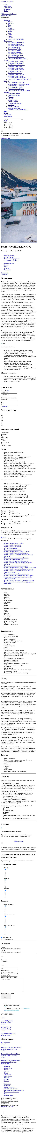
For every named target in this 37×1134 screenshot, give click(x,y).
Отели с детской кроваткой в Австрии (16, 561)
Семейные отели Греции (15, 66)
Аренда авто (8, 7)
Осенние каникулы (14, 108)
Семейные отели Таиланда (16, 74)
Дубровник (11, 29)
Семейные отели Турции (15, 76)
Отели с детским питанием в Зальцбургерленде (18, 582)
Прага (10, 34)
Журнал (6, 92)
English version (8, 1095)
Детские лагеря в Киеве (15, 87)
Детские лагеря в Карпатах (16, 89)
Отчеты (6, 1081)
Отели (6, 60)
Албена (10, 21)
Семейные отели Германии (16, 65)
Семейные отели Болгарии (16, 63)
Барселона (11, 23)
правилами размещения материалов (17, 1009)
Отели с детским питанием (12, 550)
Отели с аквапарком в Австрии (13, 559)
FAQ (5, 1093)
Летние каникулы (13, 106)
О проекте (7, 1084)
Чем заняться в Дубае (14, 49)
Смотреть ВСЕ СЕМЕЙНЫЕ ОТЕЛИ (19, 79)
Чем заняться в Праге (14, 52)
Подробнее (6, 138)
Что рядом (7, 270)
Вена (9, 26)
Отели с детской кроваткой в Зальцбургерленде (18, 575)
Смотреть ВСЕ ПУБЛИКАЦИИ (18, 109)
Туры (6, 4)
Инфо (6, 266)
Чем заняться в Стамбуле (15, 55)
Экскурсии (7, 6)
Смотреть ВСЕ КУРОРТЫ (16, 39)
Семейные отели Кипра (15, 71)
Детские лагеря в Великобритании (18, 84)
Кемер (10, 31)
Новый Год (11, 105)
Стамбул (10, 37)
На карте (3, 537)
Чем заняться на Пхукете (15, 53)
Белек (9, 25)
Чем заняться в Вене (14, 47)
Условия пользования (10, 1088)
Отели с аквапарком (10, 548)
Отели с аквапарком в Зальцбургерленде (16, 574)
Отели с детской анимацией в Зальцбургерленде (19, 580)
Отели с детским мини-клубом (13, 543)
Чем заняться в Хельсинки (16, 57)
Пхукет (10, 36)
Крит (9, 33)
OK (2, 138)
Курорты (7, 20)
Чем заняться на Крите (15, 50)
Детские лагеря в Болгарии (16, 82)
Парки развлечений (14, 95)
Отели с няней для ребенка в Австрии (16, 553)
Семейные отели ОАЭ (15, 73)
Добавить (18, 841)
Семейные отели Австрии (16, 61)
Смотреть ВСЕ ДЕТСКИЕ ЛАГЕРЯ (19, 90)
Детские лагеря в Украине (16, 85)
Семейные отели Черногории (17, 77)
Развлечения (8, 41)
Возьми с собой (12, 100)
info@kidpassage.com (7, 1)
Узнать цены (4, 273)
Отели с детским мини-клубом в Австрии (17, 551)
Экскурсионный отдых (15, 103)
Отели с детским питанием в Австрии (16, 566)
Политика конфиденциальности (14, 1090)
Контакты (7, 9)
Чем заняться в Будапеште (16, 45)
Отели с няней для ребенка (12, 545)
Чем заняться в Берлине (15, 44)
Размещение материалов (11, 1092)
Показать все (8, 583)
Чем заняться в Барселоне (16, 42)
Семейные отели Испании (16, 69)
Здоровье (10, 97)
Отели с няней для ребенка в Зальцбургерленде (18, 569)
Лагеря (6, 81)
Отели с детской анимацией (12, 546)
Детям (6, 265)
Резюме (9, 263)
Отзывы (6, 268)
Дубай (10, 28)
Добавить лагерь (9, 1087)
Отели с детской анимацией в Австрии (16, 558)
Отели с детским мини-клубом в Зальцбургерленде (20, 567)
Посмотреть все (5, 1042)
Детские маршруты (14, 93)
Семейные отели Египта (15, 68)
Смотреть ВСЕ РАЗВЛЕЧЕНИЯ (17, 58)
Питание (10, 98)
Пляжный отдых (13, 101)
